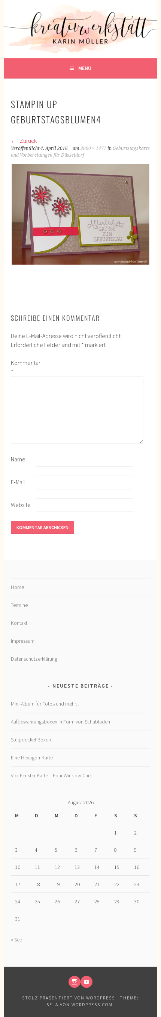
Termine (19, 605)
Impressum (22, 640)
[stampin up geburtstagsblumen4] (80, 263)
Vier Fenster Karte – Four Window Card (51, 775)
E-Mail (18, 482)
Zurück (28, 140)
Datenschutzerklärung (34, 658)
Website (21, 504)
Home (17, 587)
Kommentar (23, 367)
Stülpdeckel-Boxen (31, 739)
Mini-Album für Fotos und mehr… (45, 703)
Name (18, 459)
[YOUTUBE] (86, 982)
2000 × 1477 (93, 148)
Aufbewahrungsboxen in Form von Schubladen (60, 721)
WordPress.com (92, 1004)
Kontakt (19, 623)
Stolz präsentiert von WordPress (68, 998)
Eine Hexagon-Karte (32, 757)
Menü (84, 68)
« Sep (16, 939)
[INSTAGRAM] (74, 982)
